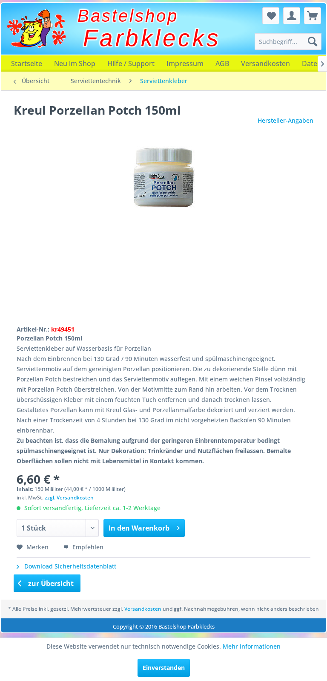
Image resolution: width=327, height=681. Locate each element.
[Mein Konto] (291, 15)
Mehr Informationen (252, 646)
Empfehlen (87, 547)
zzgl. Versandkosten (69, 497)
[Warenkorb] (312, 15)
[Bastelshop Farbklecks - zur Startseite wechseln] (36, 28)
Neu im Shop (74, 63)
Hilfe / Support (131, 63)
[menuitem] (288, 41)
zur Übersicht (50, 583)
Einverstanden (164, 668)
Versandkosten (265, 63)
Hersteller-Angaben (285, 120)
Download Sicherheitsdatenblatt (69, 566)
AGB (222, 63)
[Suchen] (312, 41)
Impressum (185, 63)
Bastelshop (127, 15)
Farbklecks (152, 38)
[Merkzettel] (270, 15)
